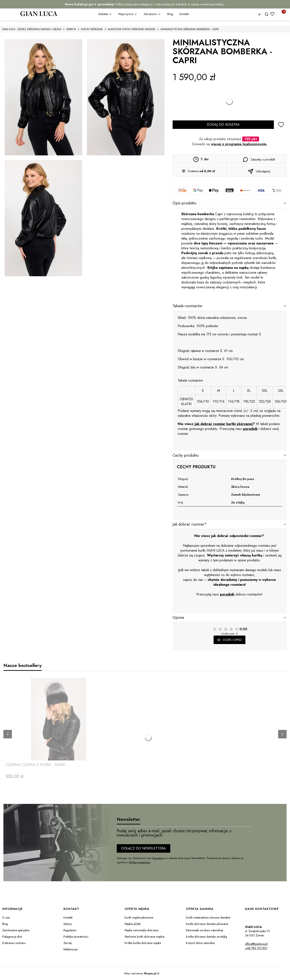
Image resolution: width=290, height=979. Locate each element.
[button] (268, 14)
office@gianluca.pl (256, 944)
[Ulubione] (272, 14)
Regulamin (158, 858)
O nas (6, 917)
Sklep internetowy (140, 973)
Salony (67, 924)
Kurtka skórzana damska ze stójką (206, 936)
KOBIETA (71, 29)
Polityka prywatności (75, 936)
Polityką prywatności (139, 862)
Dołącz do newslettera (143, 848)
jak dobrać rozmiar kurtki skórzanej (223, 423)
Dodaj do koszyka (223, 124)
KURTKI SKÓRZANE (92, 29)
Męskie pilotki (133, 924)
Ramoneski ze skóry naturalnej (204, 930)
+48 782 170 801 (256, 948)
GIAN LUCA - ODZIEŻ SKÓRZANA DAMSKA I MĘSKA (31, 29)
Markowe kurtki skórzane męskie (144, 936)
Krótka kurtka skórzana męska (143, 943)
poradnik (250, 428)
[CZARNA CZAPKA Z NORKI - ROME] (59, 719)
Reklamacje (70, 949)
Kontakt (67, 917)
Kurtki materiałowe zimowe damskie (208, 917)
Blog (5, 924)
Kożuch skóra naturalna (200, 943)
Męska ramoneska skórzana (141, 930)
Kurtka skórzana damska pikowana (207, 924)
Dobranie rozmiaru (14, 943)
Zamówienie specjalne (15, 930)
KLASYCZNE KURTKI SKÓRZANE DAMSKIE (131, 29)
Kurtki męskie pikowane (139, 917)
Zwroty (67, 943)
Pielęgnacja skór (12, 936)
